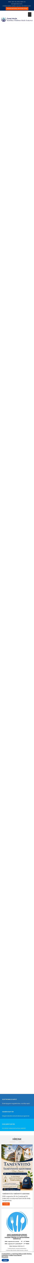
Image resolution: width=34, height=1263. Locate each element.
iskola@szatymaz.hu (16, 4)
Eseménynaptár (8, 1112)
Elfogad (5, 1260)
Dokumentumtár (8, 1124)
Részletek (5, 1257)
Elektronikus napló (9, 1099)
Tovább (6, 1204)
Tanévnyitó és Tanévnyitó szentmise (15, 1194)
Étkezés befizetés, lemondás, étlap (17, 8)
